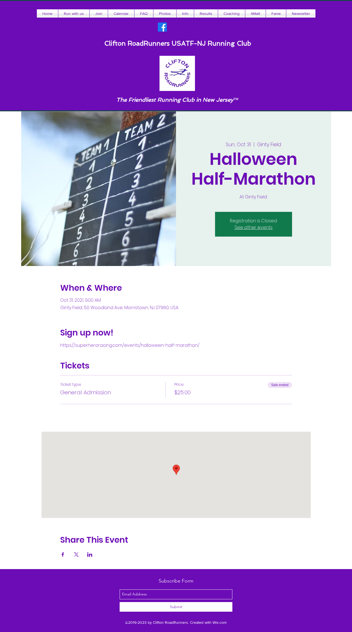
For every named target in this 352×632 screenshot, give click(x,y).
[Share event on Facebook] (62, 554)
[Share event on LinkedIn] (89, 554)
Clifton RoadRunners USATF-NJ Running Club (177, 43)
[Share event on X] (76, 554)
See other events (254, 227)
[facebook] (162, 27)
